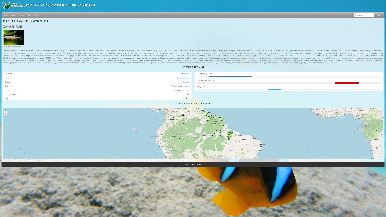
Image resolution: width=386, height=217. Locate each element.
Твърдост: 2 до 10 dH (205, 74)
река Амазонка (183, 82)
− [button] (5, 113)
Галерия (30, 15)
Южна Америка (183, 78)
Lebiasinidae (184, 74)
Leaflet (380, 157)
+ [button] (5, 111)
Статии (21, 15)
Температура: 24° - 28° (205, 80)
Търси (379, 15)
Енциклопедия (10, 15)
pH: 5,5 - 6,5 (201, 87)
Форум (37, 15)
